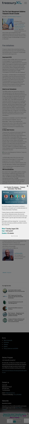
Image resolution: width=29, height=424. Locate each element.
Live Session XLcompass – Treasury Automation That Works (14, 188)
